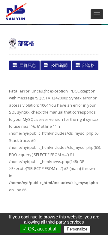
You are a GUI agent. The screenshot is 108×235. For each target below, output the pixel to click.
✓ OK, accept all (40, 228)
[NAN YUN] (16, 11)
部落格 (87, 65)
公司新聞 (58, 65)
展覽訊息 (26, 65)
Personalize (77, 229)
